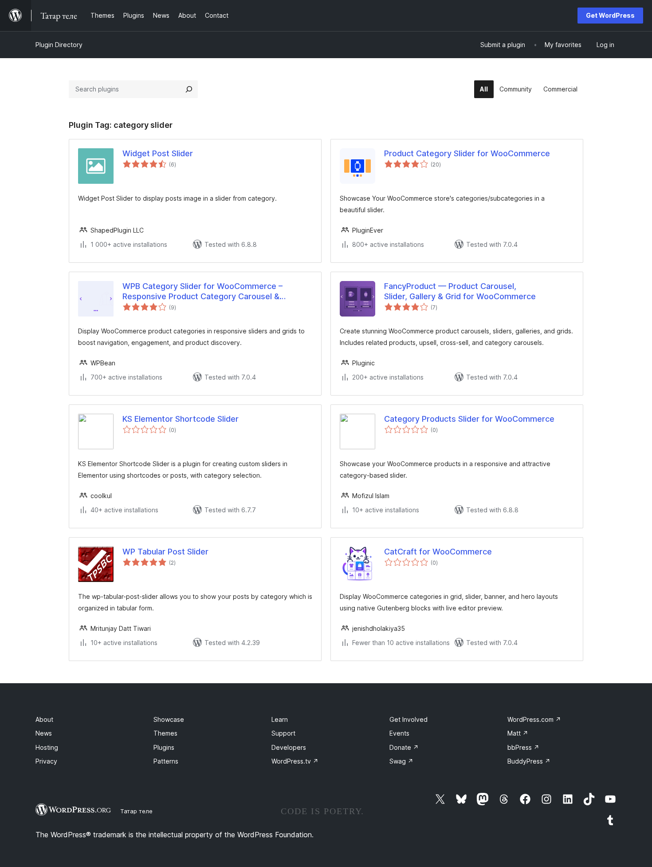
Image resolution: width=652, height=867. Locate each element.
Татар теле (136, 811)
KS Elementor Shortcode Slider (180, 419)
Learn (279, 719)
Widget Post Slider (157, 153)
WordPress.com (534, 719)
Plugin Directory (58, 44)
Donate (404, 747)
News (43, 733)
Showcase (168, 719)
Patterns (165, 761)
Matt (517, 733)
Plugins (163, 747)
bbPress (523, 747)
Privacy (46, 761)
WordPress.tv (294, 761)
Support (283, 733)
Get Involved (408, 719)
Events (399, 733)
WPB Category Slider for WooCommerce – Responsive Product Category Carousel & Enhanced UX (202, 291)
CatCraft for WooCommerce (438, 551)
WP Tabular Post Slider (165, 551)
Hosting (46, 747)
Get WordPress (610, 15)
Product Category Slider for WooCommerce (467, 153)
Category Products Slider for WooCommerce (469, 419)
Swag (401, 761)
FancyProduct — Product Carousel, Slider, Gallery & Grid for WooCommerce (460, 291)
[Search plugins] (189, 89)
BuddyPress (528, 761)
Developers (288, 747)
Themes (165, 733)
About (44, 719)
